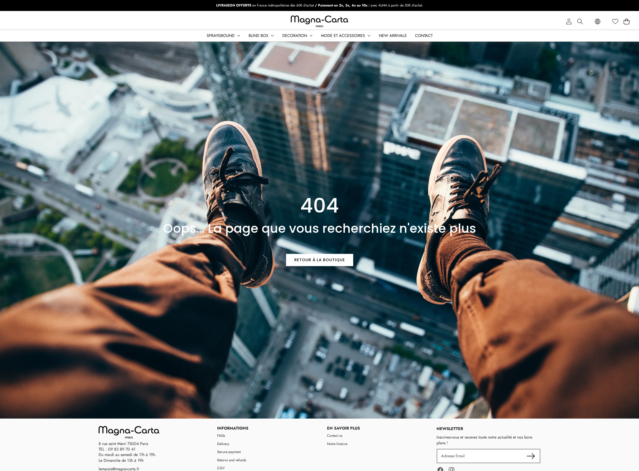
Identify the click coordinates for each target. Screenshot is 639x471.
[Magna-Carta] (319, 21)
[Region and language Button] (598, 21)
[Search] (580, 21)
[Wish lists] (615, 21)
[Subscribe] (531, 456)
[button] (626, 21)
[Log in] (568, 21)
